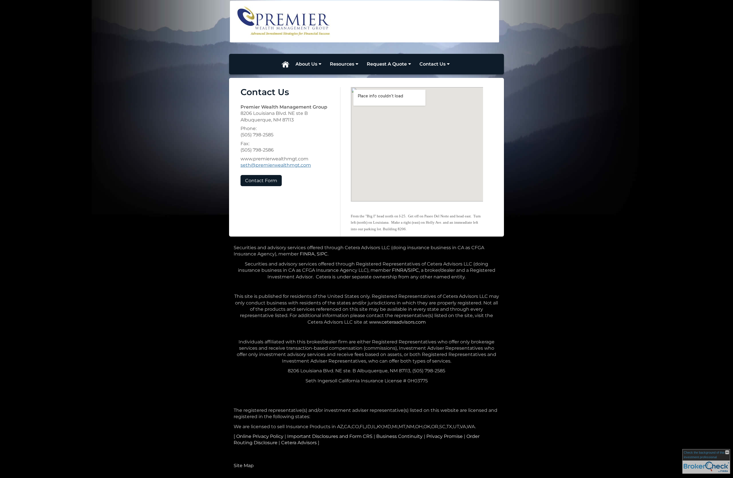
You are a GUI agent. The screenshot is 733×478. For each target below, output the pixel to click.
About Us (306, 64)
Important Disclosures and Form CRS (330, 436)
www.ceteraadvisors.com (397, 322)
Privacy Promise (444, 436)
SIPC (322, 254)
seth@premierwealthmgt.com (276, 165)
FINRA (307, 254)
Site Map (244, 465)
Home (285, 64)
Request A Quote (387, 64)
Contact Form (261, 180)
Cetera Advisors (299, 442)
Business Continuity (399, 436)
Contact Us (432, 64)
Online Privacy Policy (259, 436)
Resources (342, 64)
